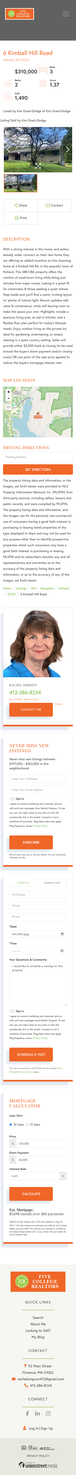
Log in (34, 1428)
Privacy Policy (40, 826)
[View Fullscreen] (8, 407)
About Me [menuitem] (38, 1324)
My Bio (58, 704)
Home (7, 588)
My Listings (15, 699)
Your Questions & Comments (28, 959)
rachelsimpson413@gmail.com (40, 1379)
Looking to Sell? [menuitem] (37, 1330)
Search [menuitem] (38, 1317)
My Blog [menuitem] (38, 1337)
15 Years (35, 1124)
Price (12, 1136)
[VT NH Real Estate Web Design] (38, 1465)
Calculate (31, 1194)
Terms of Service (26, 1072)
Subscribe (31, 842)
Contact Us (23, 883)
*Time (13, 943)
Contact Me (31, 710)
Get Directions (38, 469)
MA (33, 588)
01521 (11, 594)
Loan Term (15, 1115)
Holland (63, 588)
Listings (21, 588)
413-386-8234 (25, 692)
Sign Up (47, 1428)
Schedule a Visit (52, 883)
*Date (13, 926)
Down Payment (19, 1153)
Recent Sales (31, 699)
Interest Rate (17, 1169)
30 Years (18, 1124)
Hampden (47, 588)
